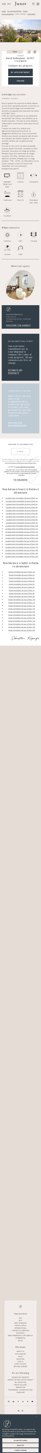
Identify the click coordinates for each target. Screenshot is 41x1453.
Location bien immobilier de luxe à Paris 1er (21, 498)
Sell (20, 1318)
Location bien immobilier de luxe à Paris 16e (21, 544)
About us (20, 1351)
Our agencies (20, 1354)
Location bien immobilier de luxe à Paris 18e (21, 550)
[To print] (34, 52)
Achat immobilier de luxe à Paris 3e (22, 578)
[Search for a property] (33, 4)
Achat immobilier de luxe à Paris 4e (22, 581)
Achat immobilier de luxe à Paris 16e (21, 618)
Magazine (20, 1359)
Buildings (21, 1333)
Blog (20, 1356)
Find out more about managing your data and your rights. (20, 463)
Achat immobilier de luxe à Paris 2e (22, 575)
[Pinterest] (27, 1401)
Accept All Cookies (20, 1440)
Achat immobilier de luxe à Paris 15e (21, 615)
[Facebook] (18, 1401)
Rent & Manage (20, 1323)
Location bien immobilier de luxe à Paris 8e (22, 520)
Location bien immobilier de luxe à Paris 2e (22, 501)
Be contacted (20, 1382)
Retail (20, 1341)
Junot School (20, 1364)
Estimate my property (15, 371)
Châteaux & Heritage (20, 1330)
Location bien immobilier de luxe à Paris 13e (21, 535)
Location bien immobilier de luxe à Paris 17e (21, 547)
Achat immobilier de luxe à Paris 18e (21, 624)
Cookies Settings (20, 1450)
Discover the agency (18, 325)
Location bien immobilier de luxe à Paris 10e (21, 526)
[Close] (36, 1416)
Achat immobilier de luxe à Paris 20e (21, 630)
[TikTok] (22, 1401)
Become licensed (20, 1366)
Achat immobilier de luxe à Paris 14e (21, 612)
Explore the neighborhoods (17, 424)
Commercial (20, 1338)
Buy (20, 1321)
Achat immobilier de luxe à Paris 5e (22, 584)
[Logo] (20, 4)
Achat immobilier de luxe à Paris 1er (21, 572)
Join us (20, 1361)
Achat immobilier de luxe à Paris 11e (21, 603)
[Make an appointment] (38, 4)
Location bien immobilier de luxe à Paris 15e (21, 541)
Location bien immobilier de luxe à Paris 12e (21, 532)
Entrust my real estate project (20, 1380)
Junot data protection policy (25, 467)
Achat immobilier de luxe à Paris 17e (21, 621)
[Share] (29, 52)
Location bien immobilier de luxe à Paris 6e (22, 513)
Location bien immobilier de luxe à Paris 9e (22, 523)
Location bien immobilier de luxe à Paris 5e (22, 510)
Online (20, 81)
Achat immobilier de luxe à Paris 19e (21, 627)
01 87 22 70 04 (11, 317)
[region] (20, 1433)
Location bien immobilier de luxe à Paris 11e (21, 529)
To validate (20, 480)
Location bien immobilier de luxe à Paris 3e (22, 504)
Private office (20, 1326)
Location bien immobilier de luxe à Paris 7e (22, 517)
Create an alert (20, 1385)
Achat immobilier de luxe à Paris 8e (22, 593)
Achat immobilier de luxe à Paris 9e (22, 596)
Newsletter (20, 1387)
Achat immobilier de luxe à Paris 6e (22, 587)
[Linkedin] (13, 1401)
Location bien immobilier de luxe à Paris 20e (21, 556)
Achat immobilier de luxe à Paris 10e (21, 599)
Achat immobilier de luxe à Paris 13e (21, 609)
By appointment (20, 72)
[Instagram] (8, 1401)
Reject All (20, 1445)
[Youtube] (32, 1401)
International (21, 1328)
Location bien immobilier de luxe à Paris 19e (21, 553)
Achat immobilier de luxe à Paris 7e (22, 590)
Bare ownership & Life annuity (20, 1336)
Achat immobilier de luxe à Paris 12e (21, 606)
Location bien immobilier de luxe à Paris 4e (22, 507)
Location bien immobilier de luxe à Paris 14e (21, 538)
